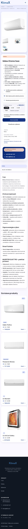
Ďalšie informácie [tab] (6, 169)
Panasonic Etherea (9, 362)
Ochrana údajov (4, 526)
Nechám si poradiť (14, 110)
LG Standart (6, 399)
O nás (2, 480)
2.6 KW (6, 107)
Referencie (3, 487)
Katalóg (2, 484)
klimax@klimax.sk (6, 508)
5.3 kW (18, 107)
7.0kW (6, 110)
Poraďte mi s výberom (14, 124)
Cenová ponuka (14, 120)
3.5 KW (12, 107)
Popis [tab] (3, 166)
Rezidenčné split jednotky (8, 8)
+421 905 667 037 (7, 505)
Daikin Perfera (7, 325)
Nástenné (11, 141)
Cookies (11, 526)
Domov (2, 6)
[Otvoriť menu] (25, 2)
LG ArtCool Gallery (8, 435)
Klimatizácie (10, 6)
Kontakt (2, 491)
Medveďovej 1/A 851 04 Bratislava (6, 500)
